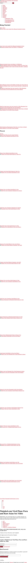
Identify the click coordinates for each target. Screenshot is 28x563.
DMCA (4, 522)
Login (2, 546)
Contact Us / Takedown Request (9, 527)
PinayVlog (5, 7)
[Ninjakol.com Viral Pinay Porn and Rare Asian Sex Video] (10, 1)
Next (4, 506)
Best (4, 134)
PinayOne (5, 14)
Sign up (11, 562)
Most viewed (8, 134)
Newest (1, 133)
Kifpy (4, 13)
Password (2, 545)
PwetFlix (4, 15)
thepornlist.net (8, 22)
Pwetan (4, 6)
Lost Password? (6, 546)
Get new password (4, 556)
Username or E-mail (4, 555)
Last (3, 507)
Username (2, 543)
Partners (4, 17)
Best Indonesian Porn (9, 19)
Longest (12, 134)
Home (4, 5)
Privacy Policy (6, 524)
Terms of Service (6, 523)
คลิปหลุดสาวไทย (9, 18)
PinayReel (5, 8)
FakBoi (4, 10)
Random (16, 134)
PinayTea (4, 11)
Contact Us (5, 526)
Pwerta (4, 12)
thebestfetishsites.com (9, 21)
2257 (4, 521)
